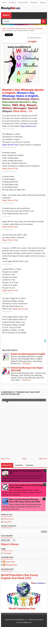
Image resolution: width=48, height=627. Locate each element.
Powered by (20, 622)
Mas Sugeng (39, 619)
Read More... (27, 364)
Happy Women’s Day (10, 290)
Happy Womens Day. (20, 309)
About (4, 2)
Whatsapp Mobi (11, 565)
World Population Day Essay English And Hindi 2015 (19, 576)
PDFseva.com (8, 519)
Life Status (7, 553)
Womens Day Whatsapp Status (31, 37)
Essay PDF (7, 522)
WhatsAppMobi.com (21, 619)
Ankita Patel (10, 562)
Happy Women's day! (10, 227)
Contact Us (12, 2)
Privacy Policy (23, 2)
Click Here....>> (22, 111)
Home (24, 459)
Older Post (43, 459)
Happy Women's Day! (10, 169)
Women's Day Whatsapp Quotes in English (28, 354)
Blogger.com (28, 622)
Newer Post (5, 459)
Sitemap (43, 2)
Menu (6, 15)
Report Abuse (10, 544)
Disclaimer (34, 2)
